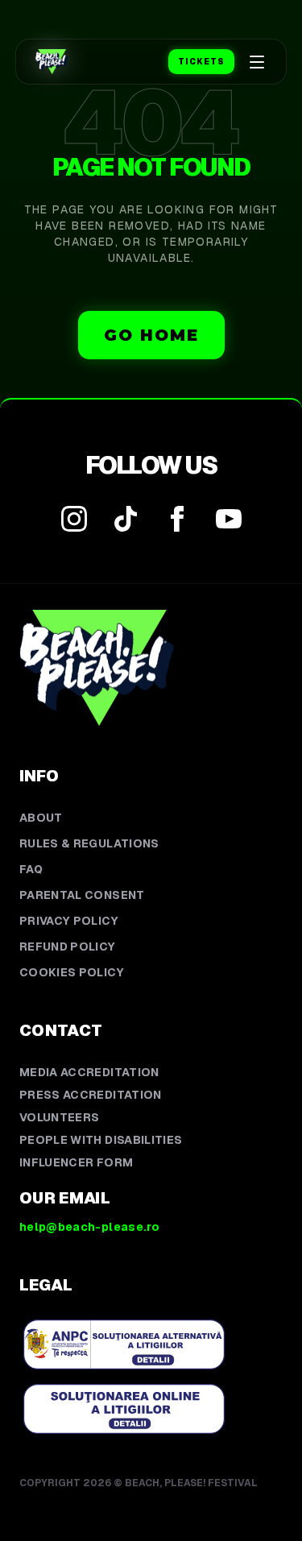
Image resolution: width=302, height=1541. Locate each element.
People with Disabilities (100, 1140)
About (41, 817)
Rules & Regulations (89, 843)
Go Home (151, 335)
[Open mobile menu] (257, 62)
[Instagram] (74, 519)
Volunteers (59, 1117)
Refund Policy (67, 946)
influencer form (76, 1162)
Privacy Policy (68, 920)
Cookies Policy (71, 972)
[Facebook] (177, 519)
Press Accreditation (90, 1094)
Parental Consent (82, 895)
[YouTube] (229, 519)
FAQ (31, 869)
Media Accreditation (89, 1072)
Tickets (201, 61)
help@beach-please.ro (89, 1227)
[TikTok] (126, 519)
